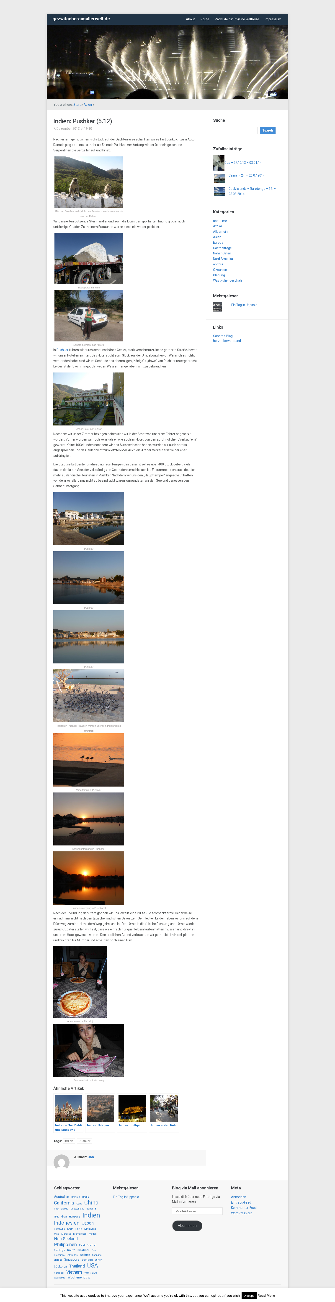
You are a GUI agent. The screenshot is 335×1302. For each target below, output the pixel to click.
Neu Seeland (66, 1238)
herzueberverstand (227, 341)
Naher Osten (222, 253)
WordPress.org (241, 1213)
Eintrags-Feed (241, 1202)
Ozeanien (220, 270)
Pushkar (62, 350)
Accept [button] (249, 1295)
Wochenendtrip (78, 1277)
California (64, 1203)
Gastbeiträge (222, 248)
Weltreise (90, 1272)
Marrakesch (80, 1233)
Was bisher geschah (227, 280)
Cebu (79, 1203)
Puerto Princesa (87, 1245)
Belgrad (75, 1197)
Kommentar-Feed (244, 1208)
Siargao (58, 1259)
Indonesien (67, 1223)
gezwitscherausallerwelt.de (81, 18)
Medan (93, 1233)
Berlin (85, 1197)
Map (56, 1233)
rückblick (83, 1250)
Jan (91, 1157)
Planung (219, 275)
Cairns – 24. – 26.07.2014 (247, 175)
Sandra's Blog (223, 336)
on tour (218, 264)
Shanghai (97, 1255)
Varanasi (59, 1272)
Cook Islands (61, 1208)
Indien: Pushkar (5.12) (82, 121)
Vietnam (74, 1272)
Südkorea (60, 1266)
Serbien (85, 1255)
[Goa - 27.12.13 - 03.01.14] (218, 162)
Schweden (72, 1255)
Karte (70, 1229)
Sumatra (87, 1259)
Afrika (217, 226)
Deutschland (77, 1208)
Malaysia (90, 1229)
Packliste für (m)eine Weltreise (237, 19)
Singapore (71, 1259)
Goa (64, 1216)
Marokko (66, 1233)
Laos (78, 1229)
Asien (88, 104)
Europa (218, 242)
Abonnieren (187, 1226)
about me (220, 221)
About (190, 19)
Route (205, 19)
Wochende (59, 1277)
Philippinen (65, 1244)
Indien (68, 1141)
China (91, 1202)
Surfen (98, 1259)
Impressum (273, 19)
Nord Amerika (223, 259)
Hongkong (74, 1216)
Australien (61, 1197)
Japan (88, 1223)
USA (92, 1265)
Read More (266, 1296)
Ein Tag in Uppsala (244, 305)
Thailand (77, 1266)
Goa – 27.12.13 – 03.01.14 (243, 162)
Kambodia (59, 1229)
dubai (90, 1208)
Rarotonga (59, 1250)
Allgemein (220, 231)
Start (77, 104)
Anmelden (238, 1197)
